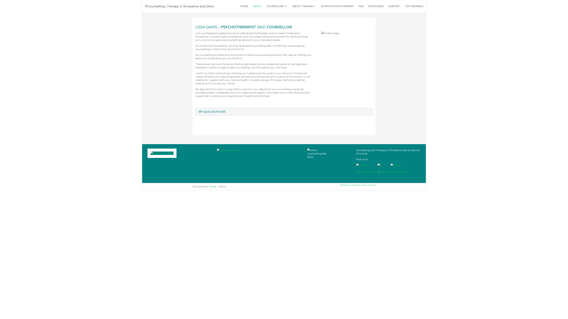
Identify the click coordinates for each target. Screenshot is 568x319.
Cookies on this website (393, 172)
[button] (277, 6)
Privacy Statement (367, 172)
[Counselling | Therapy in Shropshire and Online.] (179, 6)
